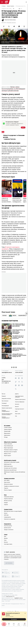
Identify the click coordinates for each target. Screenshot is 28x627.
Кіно (5, 495)
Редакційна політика (6, 398)
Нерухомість (7, 524)
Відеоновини (7, 433)
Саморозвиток (7, 517)
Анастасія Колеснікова (10, 19)
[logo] (6, 2)
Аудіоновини (7, 435)
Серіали (6, 504)
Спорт (5, 534)
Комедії (6, 502)
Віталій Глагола (11, 22)
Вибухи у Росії (7, 453)
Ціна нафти (6, 480)
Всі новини (7, 425)
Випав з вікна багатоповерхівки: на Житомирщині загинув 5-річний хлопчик (13, 88)
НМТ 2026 (6, 515)
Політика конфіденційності (6, 411)
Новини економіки (9, 478)
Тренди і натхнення (8, 529)
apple (16, 572)
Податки (6, 488)
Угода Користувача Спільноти (19, 397)
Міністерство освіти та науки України (13, 511)
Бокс (5, 536)
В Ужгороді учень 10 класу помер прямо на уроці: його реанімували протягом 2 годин (20, 6)
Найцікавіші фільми (9, 496)
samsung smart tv (16, 576)
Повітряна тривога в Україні (10, 449)
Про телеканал (5, 400)
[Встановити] (14, 616)
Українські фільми (8, 498)
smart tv (6, 576)
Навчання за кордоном (9, 519)
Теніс (5, 540)
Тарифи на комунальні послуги (11, 486)
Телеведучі (4, 403)
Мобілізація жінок (8, 466)
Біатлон (6, 542)
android (6, 572)
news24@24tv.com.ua (7, 372)
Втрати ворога (7, 455)
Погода (5, 437)
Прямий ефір (7, 431)
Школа (5, 513)
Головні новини (8, 427)
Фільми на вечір (8, 500)
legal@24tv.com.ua (18, 598)
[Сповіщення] (26, 2)
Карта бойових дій (8, 445)
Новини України (10, 6)
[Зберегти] (24, 26)
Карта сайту (17, 413)
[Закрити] (25, 613)
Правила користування (7, 408)
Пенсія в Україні (8, 490)
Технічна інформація (19, 401)
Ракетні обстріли (8, 443)
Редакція (4, 396)
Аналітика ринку (8, 525)
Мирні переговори (8, 447)
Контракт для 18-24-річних (10, 468)
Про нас (3, 393)
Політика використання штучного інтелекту (7, 414)
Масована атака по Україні (10, 451)
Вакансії (17, 406)
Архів (16, 411)
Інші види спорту (8, 544)
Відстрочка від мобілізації (10, 470)
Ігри (16, 416)
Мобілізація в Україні (10, 460)
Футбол (6, 538)
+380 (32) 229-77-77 (10, 596)
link (15, 378)
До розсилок (9, 563)
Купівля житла (7, 527)
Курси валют (7, 482)
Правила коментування (20, 399)
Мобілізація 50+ (7, 464)
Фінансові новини (8, 484)
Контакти (17, 404)
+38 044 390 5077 (19, 372)
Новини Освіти (8, 509)
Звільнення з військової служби (11, 462)
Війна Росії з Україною (10, 442)
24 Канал (4, 6)
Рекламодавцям (5, 405)
